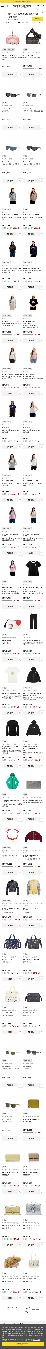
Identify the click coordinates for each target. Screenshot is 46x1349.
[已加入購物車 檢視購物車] (43, 6)
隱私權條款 (36, 1340)
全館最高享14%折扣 (22, 2)
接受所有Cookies (23, 1344)
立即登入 (37, 19)
